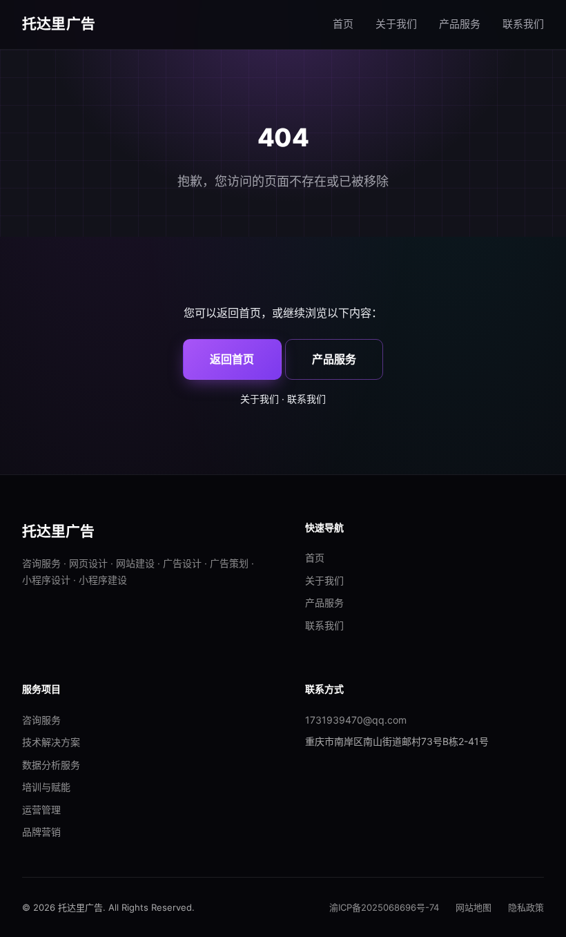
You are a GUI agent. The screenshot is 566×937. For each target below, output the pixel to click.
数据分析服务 (51, 765)
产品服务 (459, 23)
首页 (343, 23)
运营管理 (41, 809)
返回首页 (232, 359)
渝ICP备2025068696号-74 (384, 907)
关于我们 (396, 23)
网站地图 (473, 907)
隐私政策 (526, 907)
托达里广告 (58, 23)
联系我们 (523, 23)
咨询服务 (41, 720)
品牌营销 (41, 832)
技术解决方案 (51, 742)
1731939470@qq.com (356, 720)
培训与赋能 (46, 787)
